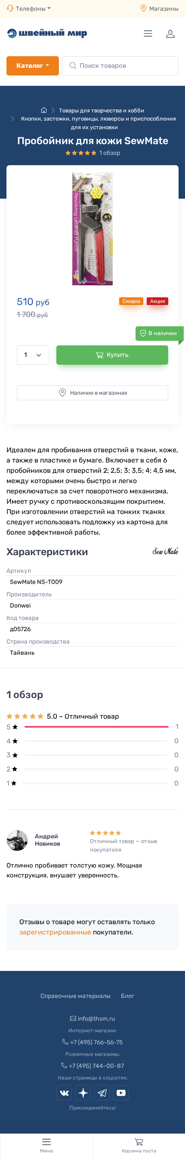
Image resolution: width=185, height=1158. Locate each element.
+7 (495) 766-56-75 (96, 1042)
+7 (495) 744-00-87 (96, 1066)
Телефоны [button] (31, 8)
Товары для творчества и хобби (101, 110)
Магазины (164, 8)
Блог (127, 996)
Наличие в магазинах (98, 393)
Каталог (29, 66)
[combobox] (120, 66)
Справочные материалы (75, 996)
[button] (92, 228)
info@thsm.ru (96, 1018)
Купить (118, 355)
